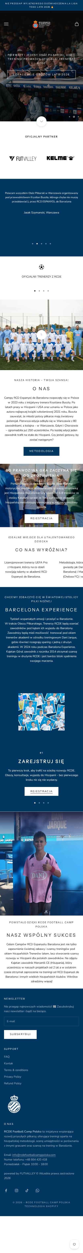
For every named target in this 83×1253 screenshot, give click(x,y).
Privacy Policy (12, 1077)
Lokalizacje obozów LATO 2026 (41, 82)
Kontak (8, 1063)
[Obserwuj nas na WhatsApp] (37, 1190)
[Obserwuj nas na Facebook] (6, 1190)
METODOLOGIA (41, 451)
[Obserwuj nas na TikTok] (27, 1190)
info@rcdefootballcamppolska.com (34, 1155)
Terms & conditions (16, 1070)
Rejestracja (41, 791)
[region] (41, 66)
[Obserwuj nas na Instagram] (17, 1190)
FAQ (7, 1057)
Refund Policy (12, 1083)
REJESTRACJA (41, 518)
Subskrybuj (20, 1034)
